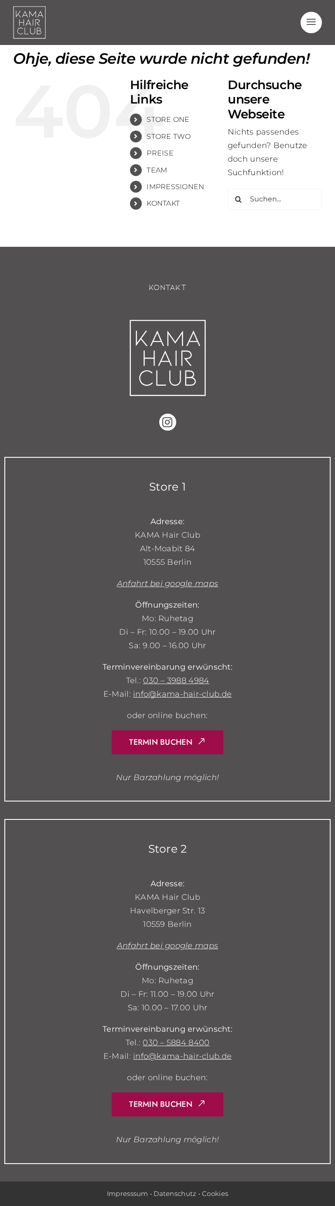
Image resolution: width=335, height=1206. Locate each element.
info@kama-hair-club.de (182, 694)
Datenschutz (175, 1193)
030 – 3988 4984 (176, 680)
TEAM (157, 170)
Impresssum (127, 1193)
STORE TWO (169, 136)
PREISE (160, 153)
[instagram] (167, 422)
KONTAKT (163, 203)
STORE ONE (168, 119)
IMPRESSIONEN (175, 187)
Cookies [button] (215, 1193)
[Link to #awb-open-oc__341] (311, 22)
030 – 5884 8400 (176, 1042)
